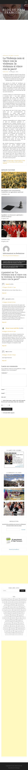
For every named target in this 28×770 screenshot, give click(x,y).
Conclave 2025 (5, 239)
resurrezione (8, 623)
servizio (21, 623)
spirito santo (21, 625)
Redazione (5, 71)
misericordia (6, 617)
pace (18, 617)
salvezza (15, 623)
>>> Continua (20, 465)
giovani (6, 612)
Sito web (3, 397)
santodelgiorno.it (19, 466)
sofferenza (7, 625)
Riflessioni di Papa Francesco (11, 55)
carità (4, 601)
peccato (23, 617)
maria (22, 612)
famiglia (15, 609)
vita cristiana (9, 633)
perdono (8, 620)
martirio (7, 615)
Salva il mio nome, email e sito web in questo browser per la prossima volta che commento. (13, 401)
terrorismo (20, 162)
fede (20, 609)
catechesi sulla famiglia (19, 601)
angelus (16, 599)
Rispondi (4, 293)
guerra (11, 612)
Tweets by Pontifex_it (14, 549)
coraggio (6, 607)
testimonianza (20, 628)
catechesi (10, 601)
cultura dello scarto (14, 607)
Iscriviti (23, 529)
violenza (5, 163)
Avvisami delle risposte (8, 412)
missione (13, 617)
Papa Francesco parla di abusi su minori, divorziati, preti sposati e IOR (13, 266)
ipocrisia (17, 612)
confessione (12, 604)
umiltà (6, 631)
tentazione (13, 628)
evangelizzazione (7, 609)
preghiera (19, 620)
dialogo (22, 607)
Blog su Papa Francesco (14, 11)
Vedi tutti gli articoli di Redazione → (11, 255)
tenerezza (6, 628)
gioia (24, 609)
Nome (3, 389)
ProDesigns (17, 767)
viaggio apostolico (18, 631)
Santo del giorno (10, 453)
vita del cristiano (18, 633)
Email (3, 393)
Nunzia (7, 284)
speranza (13, 625)
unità (11, 631)
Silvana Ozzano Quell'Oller (12, 328)
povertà (13, 620)
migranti (20, 615)
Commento (4, 373)
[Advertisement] (14, 36)
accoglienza (5, 599)
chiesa (6, 604)
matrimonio (14, 615)
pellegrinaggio (10, 160)
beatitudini (23, 599)
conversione (20, 604)
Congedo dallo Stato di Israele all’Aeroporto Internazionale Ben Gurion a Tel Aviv (14, 262)
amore (11, 599)
